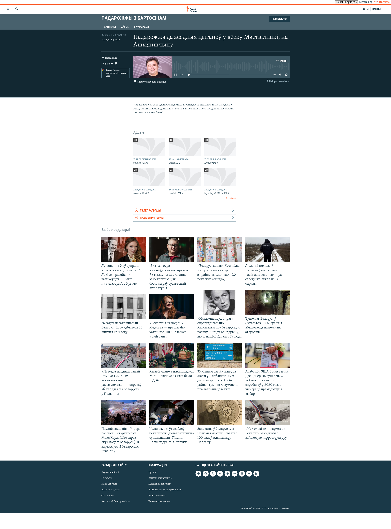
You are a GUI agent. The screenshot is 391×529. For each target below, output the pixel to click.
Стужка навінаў (110, 472)
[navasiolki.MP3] (149, 177)
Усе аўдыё (231, 198)
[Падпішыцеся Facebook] (205, 473)
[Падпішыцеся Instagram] (242, 473)
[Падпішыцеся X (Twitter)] (213, 473)
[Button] (109, 59)
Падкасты (106, 478)
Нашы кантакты (157, 495)
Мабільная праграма (159, 484)
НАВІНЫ (376, 9)
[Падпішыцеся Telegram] (249, 473)
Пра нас (152, 472)
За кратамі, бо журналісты (115, 501)
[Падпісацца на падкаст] (227, 473)
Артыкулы (110, 27)
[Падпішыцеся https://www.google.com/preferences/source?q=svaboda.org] (198, 473)
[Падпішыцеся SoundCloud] (235, 473)
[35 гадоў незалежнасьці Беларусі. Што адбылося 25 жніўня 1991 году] (123, 306)
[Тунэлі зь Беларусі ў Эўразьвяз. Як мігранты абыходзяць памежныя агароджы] (267, 302)
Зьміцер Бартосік (110, 40)
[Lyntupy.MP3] (220, 147)
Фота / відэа (107, 495)
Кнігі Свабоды (109, 484)
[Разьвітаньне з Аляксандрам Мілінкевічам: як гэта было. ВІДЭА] (171, 355)
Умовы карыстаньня (159, 501)
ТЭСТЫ (365, 9)
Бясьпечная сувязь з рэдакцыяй (165, 489)
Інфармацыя (141, 27)
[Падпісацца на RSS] (256, 473)
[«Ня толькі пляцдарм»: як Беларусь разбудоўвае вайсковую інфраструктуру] (267, 412)
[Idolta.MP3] (185, 147)
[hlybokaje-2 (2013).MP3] (220, 177)
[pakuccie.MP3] (149, 147)
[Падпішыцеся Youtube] (220, 473)
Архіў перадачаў (110, 489)
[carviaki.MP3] (185, 177)
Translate (384, 2)
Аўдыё (125, 27)
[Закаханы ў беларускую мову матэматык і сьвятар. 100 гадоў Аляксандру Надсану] (219, 412)
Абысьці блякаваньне (160, 478)
